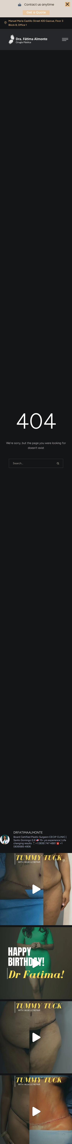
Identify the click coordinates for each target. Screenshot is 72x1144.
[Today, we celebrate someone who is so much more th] (36, 963)
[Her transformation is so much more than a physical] (36, 1037)
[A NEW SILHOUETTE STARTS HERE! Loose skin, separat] (36, 889)
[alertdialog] (36, 8)
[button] (65, 39)
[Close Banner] (67, 4)
